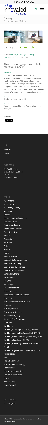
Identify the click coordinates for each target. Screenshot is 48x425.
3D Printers (9, 200)
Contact (6, 153)
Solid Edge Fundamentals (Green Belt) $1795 (23, 336)
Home (6, 253)
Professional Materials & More (17, 301)
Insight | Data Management (16, 260)
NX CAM (7, 280)
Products (8, 298)
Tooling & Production (13, 374)
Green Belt (28, 48)
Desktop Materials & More (15, 218)
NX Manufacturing (11, 287)
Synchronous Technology (14, 364)
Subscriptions (9, 353)
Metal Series (9, 277)
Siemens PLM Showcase (14, 319)
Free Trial (8, 242)
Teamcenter (9, 367)
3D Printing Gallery (12, 207)
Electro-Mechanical (12, 225)
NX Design (8, 284)
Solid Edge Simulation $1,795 (16, 340)
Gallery (7, 246)
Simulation (8, 322)
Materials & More (11, 273)
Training (8, 18)
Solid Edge (8, 326)
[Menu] (40, 9)
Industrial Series (11, 256)
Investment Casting (12, 263)
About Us (7, 149)
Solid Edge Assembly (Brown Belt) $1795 (22, 333)
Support (7, 357)
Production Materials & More (16, 294)
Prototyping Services (13, 312)
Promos (7, 305)
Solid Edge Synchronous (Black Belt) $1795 (22, 350)
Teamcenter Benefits (13, 371)
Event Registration (12, 232)
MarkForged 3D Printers (14, 267)
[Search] (34, 9)
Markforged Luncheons (14, 270)
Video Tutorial (10, 385)
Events (7, 235)
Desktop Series (10, 221)
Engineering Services (13, 228)
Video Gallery (9, 381)
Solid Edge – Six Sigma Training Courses (21, 329)
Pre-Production (10, 291)
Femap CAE (9, 239)
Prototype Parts (11, 308)
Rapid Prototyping (12, 315)
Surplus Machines (11, 360)
